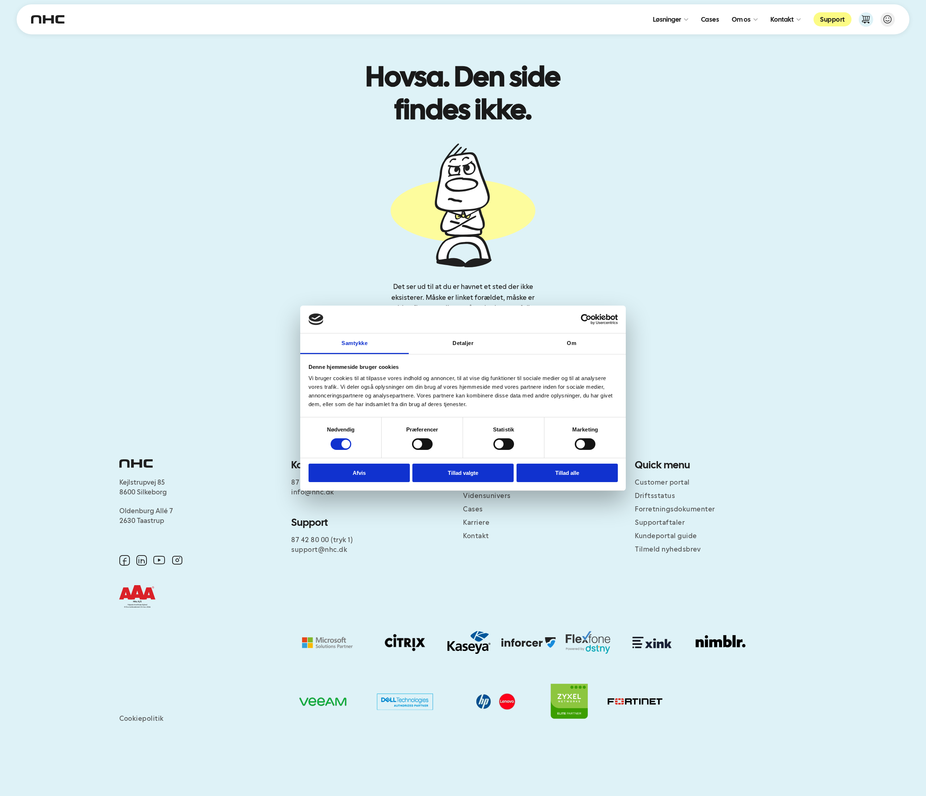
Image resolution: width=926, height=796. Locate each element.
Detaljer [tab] (463, 343)
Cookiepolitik (141, 718)
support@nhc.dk (319, 549)
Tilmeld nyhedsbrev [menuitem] (668, 549)
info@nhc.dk (312, 492)
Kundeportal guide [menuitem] (666, 536)
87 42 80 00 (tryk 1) (322, 540)
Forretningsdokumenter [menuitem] (675, 509)
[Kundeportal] (887, 19)
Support (832, 19)
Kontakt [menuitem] (476, 536)
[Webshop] (866, 19)
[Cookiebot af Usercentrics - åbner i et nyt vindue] (586, 319)
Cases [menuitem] (473, 509)
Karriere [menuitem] (476, 522)
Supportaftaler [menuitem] (660, 522)
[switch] (422, 444)
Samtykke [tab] (354, 343)
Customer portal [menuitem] (662, 482)
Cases (710, 19)
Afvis (359, 473)
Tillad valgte (463, 473)
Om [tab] (571, 343)
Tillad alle (567, 473)
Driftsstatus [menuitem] (655, 495)
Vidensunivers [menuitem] (487, 495)
